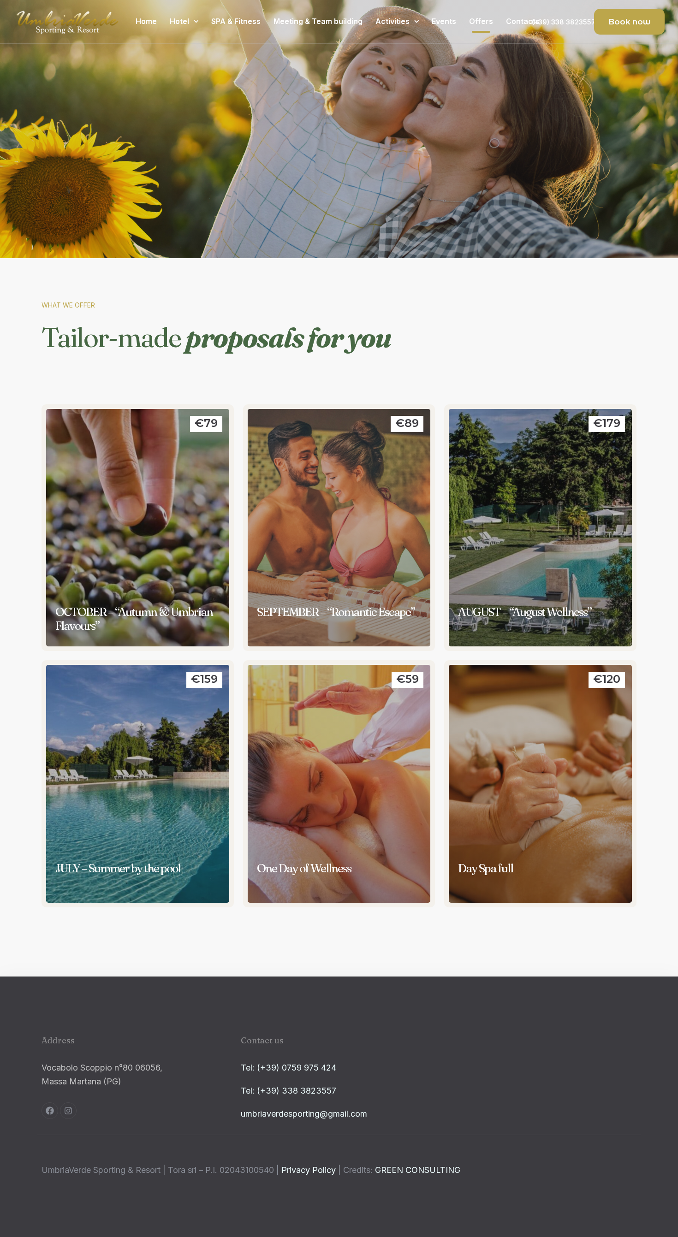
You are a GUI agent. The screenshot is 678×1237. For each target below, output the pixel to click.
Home (146, 21)
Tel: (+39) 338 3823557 (288, 1090)
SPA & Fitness (236, 21)
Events (444, 21)
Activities (392, 21)
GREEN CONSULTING (417, 1170)
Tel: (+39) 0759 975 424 (288, 1067)
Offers (481, 21)
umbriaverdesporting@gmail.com (304, 1114)
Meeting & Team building (318, 21)
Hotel (179, 21)
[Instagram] (68, 1110)
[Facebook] (50, 1110)
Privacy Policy (308, 1170)
